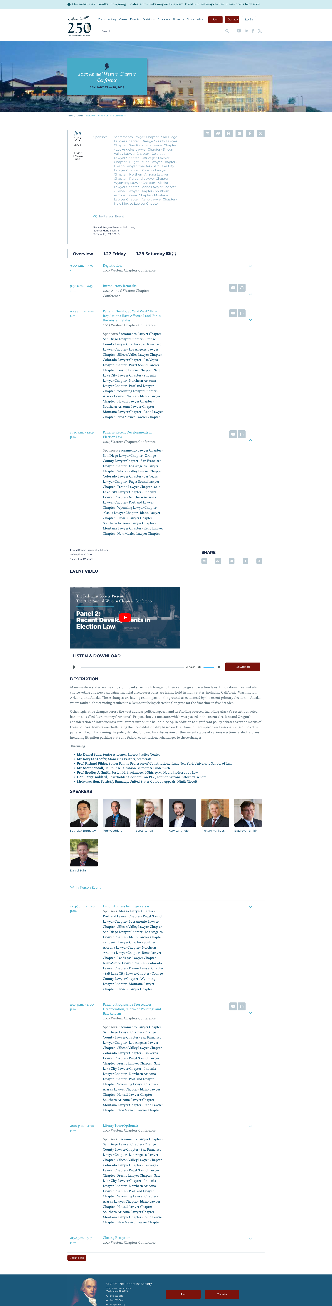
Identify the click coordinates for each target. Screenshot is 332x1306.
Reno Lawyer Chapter (158, 199)
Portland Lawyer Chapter (149, 179)
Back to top (77, 1257)
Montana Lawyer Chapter (122, 412)
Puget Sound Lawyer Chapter (152, 162)
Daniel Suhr (78, 870)
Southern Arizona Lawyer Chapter (128, 406)
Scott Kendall (145, 830)
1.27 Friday (115, 253)
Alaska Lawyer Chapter (120, 396)
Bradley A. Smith (245, 830)
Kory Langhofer (179, 830)
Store (190, 19)
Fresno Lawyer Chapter (132, 166)
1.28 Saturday (151, 253)
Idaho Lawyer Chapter (158, 187)
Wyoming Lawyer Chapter (135, 183)
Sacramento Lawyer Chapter (136, 137)
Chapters (164, 19)
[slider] (131, 667)
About (201, 19)
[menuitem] (107, 19)
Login (249, 19)
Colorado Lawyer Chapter (122, 360)
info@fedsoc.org (117, 1304)
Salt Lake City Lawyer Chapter (126, 973)
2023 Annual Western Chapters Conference (106, 116)
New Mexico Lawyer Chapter (136, 203)
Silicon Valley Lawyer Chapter (139, 354)
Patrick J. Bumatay (83, 830)
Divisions (148, 19)
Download (243, 666)
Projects (178, 19)
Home (70, 116)
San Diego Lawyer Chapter (122, 339)
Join (215, 19)
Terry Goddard (112, 830)
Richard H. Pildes (213, 830)
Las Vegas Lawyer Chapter (136, 958)
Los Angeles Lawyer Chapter (138, 149)
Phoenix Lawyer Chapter (122, 942)
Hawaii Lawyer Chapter (134, 191)
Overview (83, 253)
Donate (232, 19)
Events (135, 19)
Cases (123, 19)
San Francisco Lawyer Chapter (152, 145)
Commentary (107, 19)
